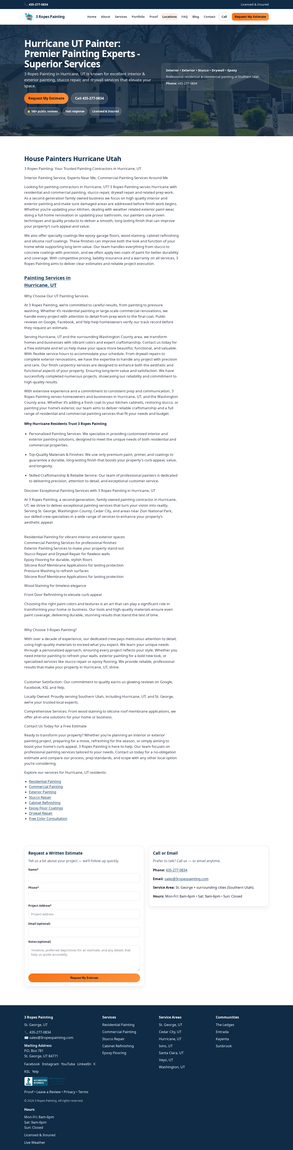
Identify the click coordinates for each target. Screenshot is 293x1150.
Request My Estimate (250, 16)
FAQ (184, 16)
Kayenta (222, 1039)
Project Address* (39, 906)
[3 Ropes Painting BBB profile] (45, 1084)
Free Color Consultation (48, 818)
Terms (83, 1092)
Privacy (69, 1092)
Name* (33, 870)
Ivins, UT (166, 1046)
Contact (209, 16)
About (105, 16)
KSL (27, 1071)
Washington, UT (172, 1067)
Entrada (222, 1031)
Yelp (35, 1071)
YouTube (68, 1064)
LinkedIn (84, 1064)
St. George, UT (170, 1024)
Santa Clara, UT (171, 1052)
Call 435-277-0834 (89, 98)
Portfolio (138, 16)
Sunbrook (224, 1046)
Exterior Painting (42, 792)
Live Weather (34, 1142)
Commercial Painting (46, 786)
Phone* (33, 888)
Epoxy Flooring (114, 1052)
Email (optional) (39, 924)
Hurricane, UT (170, 1039)
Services (121, 16)
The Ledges (225, 1024)
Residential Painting (45, 781)
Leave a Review (48, 1092)
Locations (169, 16)
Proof (154, 16)
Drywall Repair (41, 813)
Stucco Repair (40, 797)
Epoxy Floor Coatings (46, 808)
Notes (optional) (39, 942)
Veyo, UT (166, 1060)
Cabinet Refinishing (44, 802)
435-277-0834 (38, 4)
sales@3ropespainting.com (186, 878)
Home (91, 16)
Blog (195, 16)
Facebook (32, 1064)
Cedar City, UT (170, 1031)
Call (224, 16)
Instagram (50, 1064)
